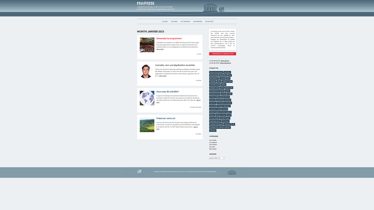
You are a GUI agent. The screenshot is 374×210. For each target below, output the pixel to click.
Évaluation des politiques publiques (220, 127)
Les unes (174, 21)
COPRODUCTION (215, 84)
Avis (230, 75)
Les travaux (185, 21)
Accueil (165, 21)
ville (233, 124)
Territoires (226, 121)
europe (223, 93)
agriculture (227, 72)
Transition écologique (216, 124)
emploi (227, 90)
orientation (227, 100)
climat (219, 81)
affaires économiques (216, 72)
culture (224, 84)
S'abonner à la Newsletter (222, 54)
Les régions (197, 21)
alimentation (223, 75)
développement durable (217, 90)
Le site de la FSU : (219, 61)
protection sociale (215, 109)
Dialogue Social (214, 87)
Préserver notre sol (165, 118)
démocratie (229, 87)
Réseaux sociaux (221, 115)
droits (222, 87)
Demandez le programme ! (169, 38)
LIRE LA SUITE (160, 49)
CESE (228, 78)
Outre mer (213, 103)
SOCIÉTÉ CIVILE (225, 118)
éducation (213, 130)
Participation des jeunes (224, 103)
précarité (224, 109)
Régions (212, 115)
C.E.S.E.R (222, 78)
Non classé (198, 107)
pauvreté (212, 106)
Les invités (209, 21)
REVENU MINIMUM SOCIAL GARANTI (220, 112)
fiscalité (229, 93)
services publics (214, 118)
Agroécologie (214, 75)
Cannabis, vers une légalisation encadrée (175, 65)
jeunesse (212, 100)
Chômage (212, 81)
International (225, 96)
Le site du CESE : (220, 63)
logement (219, 100)
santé (229, 115)
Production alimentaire (223, 106)
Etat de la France (214, 93)
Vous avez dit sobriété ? (167, 91)
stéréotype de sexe (215, 121)
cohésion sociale (227, 81)
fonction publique (215, 96)
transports (227, 124)
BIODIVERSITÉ (214, 78)
